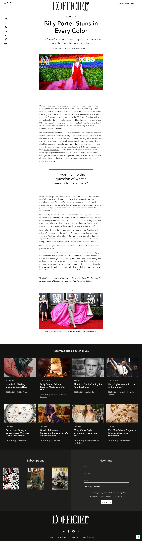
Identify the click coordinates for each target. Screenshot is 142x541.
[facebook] (6, 23)
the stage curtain (51, 150)
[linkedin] (6, 31)
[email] (6, 19)
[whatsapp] (6, 40)
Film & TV (71, 17)
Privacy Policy (118, 496)
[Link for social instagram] (73, 532)
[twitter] (6, 36)
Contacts (51, 537)
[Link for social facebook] (68, 532)
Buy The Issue (123, 3)
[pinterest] (6, 27)
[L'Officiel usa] (71, 6)
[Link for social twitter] (64, 532)
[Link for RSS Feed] (78, 531)
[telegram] (6, 44)
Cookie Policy (88, 537)
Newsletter (62, 537)
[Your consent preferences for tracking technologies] (138, 537)
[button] (100, 313)
